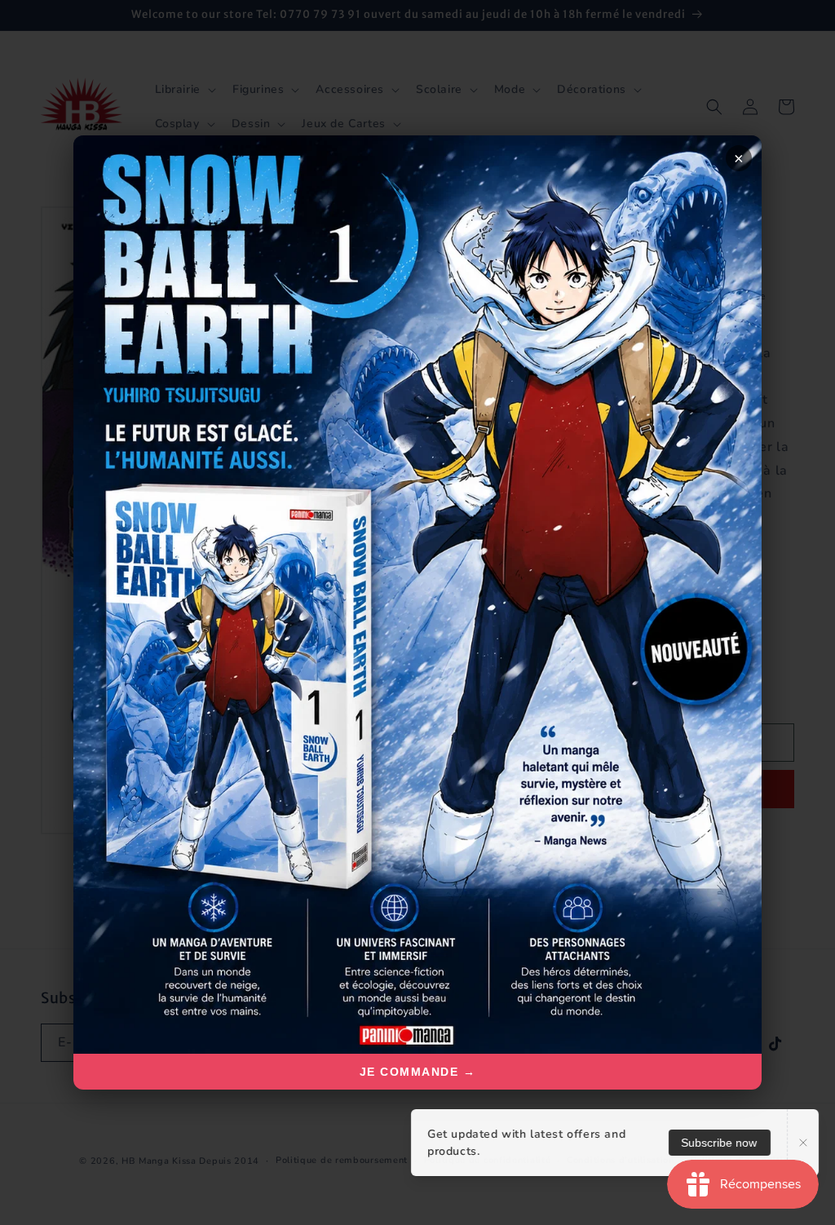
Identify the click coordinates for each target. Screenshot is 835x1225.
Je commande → (418, 1071)
